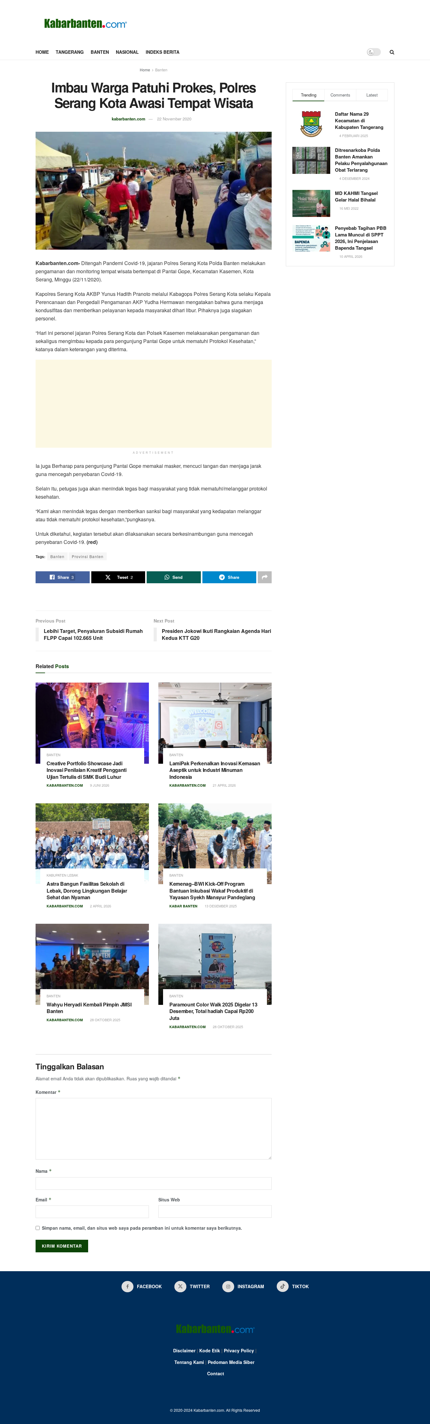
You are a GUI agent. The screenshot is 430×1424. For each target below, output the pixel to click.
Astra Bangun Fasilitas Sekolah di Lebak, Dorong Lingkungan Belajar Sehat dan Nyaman (87, 890)
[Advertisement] (154, 404)
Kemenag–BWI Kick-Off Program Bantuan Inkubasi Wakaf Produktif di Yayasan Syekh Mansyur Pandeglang (212, 890)
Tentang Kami (189, 1362)
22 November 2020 (174, 119)
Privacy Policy (239, 1350)
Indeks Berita (162, 52)
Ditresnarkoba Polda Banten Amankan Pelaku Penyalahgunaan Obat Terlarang (361, 160)
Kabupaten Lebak (62, 875)
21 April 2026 (224, 785)
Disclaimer (184, 1350)
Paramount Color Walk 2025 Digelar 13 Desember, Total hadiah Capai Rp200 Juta (213, 1011)
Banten (100, 52)
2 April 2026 (100, 905)
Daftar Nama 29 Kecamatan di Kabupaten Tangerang (359, 120)
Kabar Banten (183, 906)
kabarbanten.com (128, 119)
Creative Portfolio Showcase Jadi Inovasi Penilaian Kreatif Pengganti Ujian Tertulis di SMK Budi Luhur (87, 770)
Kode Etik (209, 1350)
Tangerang (70, 52)
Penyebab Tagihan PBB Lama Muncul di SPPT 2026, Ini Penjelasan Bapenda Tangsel (361, 237)
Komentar (48, 1092)
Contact (215, 1373)
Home (42, 52)
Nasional (127, 52)
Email (44, 1199)
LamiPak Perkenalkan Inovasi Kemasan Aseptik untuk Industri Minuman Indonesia (214, 770)
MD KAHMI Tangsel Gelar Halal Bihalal (356, 196)
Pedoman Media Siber (231, 1362)
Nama (44, 1171)
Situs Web (169, 1199)
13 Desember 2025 (220, 905)
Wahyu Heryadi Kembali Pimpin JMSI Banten (89, 1008)
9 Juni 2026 (99, 785)
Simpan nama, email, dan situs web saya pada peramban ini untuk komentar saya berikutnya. (142, 1228)
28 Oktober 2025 (104, 1019)
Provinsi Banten (88, 556)
